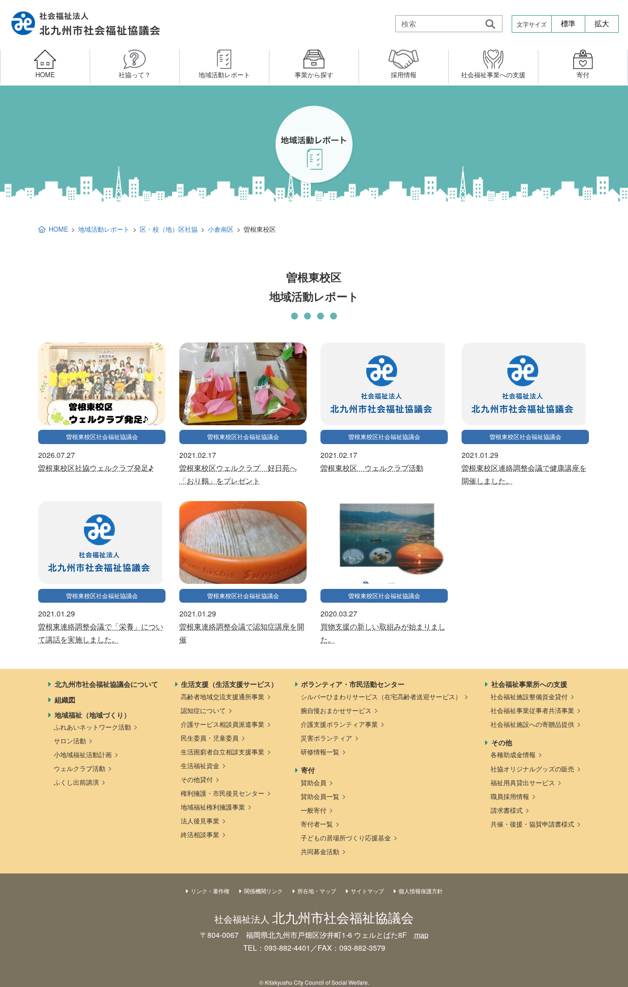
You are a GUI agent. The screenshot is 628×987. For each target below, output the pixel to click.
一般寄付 (313, 810)
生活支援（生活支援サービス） (229, 684)
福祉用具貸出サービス (523, 782)
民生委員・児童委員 (210, 737)
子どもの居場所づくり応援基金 (346, 837)
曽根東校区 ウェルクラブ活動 (371, 467)
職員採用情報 (510, 796)
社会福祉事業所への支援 (529, 684)
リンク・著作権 (210, 891)
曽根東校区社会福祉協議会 (102, 436)
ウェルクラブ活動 (79, 768)
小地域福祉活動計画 (83, 754)
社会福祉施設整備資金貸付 (529, 696)
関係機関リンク (263, 891)
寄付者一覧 (317, 823)
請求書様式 (507, 810)
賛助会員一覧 (320, 796)
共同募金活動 (320, 851)
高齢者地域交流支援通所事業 (222, 696)
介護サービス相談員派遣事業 (222, 724)
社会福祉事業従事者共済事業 (532, 710)
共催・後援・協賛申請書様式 (532, 823)
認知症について (203, 710)
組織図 (65, 700)
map (421, 935)
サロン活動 (70, 740)
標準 (568, 24)
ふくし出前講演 (76, 782)
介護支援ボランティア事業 (339, 724)
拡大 (601, 24)
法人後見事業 (200, 820)
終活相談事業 (200, 834)
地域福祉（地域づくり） (93, 715)
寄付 (308, 770)
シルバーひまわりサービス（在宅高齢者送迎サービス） (381, 696)
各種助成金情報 (513, 754)
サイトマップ (367, 891)
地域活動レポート (104, 229)
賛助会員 (313, 782)
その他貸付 (197, 779)
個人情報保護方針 (421, 891)
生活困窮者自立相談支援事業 (222, 751)
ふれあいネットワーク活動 (92, 726)
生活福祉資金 (200, 765)
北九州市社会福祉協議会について (106, 684)
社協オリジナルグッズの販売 (532, 768)
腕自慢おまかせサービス (336, 710)
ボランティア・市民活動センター (353, 684)
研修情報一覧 (320, 751)
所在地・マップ (316, 891)
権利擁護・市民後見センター (222, 793)
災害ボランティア (326, 737)
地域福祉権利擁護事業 (213, 806)
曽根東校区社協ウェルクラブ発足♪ (96, 467)
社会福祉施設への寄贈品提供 (532, 724)
